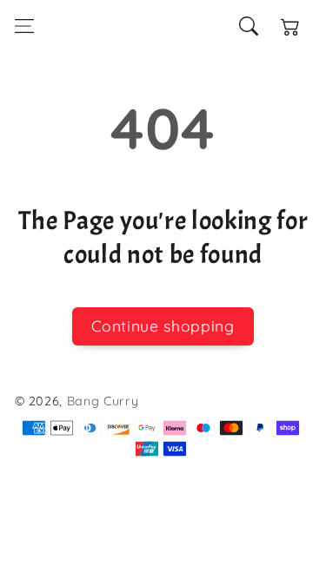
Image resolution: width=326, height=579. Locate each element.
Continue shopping (162, 325)
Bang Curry (103, 401)
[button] (23, 26)
